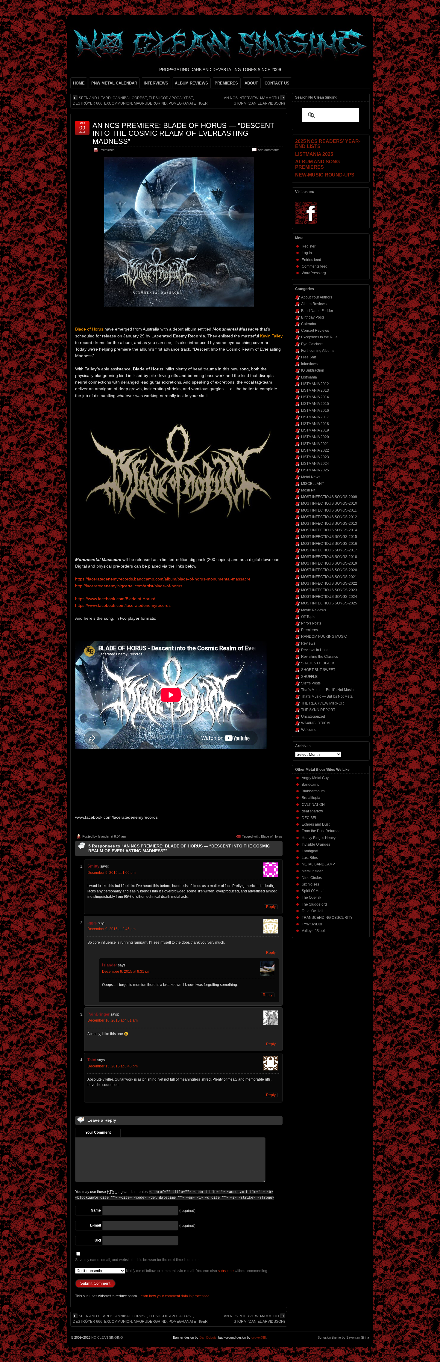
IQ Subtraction (312, 370)
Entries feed (311, 260)
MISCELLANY (312, 484)
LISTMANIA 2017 (315, 417)
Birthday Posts (312, 317)
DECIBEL (309, 818)
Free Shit (308, 357)
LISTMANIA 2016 (315, 410)
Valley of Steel (313, 931)
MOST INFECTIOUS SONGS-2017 (329, 550)
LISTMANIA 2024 (315, 463)
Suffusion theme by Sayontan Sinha (343, 1337)
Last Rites (310, 858)
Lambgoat (310, 851)
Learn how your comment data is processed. (174, 1296)
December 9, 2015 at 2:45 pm (111, 929)
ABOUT (251, 83)
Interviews (309, 364)
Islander (104, 836)
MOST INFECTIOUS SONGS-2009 (329, 497)
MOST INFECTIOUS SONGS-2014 (329, 530)
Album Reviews (314, 304)
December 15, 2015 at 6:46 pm (112, 1066)
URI (98, 1240)
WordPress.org (314, 273)
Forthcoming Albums (317, 351)
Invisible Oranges (316, 844)
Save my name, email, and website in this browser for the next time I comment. (138, 1260)
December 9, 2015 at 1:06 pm (111, 873)
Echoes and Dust (316, 824)
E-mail (95, 1225)
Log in (307, 253)
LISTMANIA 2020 (315, 437)
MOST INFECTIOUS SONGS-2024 (329, 597)
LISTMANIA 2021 (315, 444)
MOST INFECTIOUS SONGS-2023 (329, 590)
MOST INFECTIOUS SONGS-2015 (329, 537)
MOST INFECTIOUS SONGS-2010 (329, 503)
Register (308, 246)
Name (96, 1210)
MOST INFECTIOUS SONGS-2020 (329, 570)
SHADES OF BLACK (318, 663)
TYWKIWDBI (312, 924)
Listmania (309, 377)
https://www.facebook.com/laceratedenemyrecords (123, 605)
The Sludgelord (314, 904)
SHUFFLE (309, 677)
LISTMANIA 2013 (315, 390)
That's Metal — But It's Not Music (327, 690)
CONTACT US (277, 83)
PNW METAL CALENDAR (114, 83)
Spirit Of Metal (313, 891)
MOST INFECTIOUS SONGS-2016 (329, 544)
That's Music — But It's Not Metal (327, 696)
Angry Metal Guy (315, 778)
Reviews (308, 643)
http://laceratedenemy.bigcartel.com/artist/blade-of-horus (128, 585)
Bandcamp (310, 784)
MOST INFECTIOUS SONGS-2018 (329, 557)
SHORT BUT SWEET (318, 670)
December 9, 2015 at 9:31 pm (126, 971)
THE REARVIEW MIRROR (322, 703)
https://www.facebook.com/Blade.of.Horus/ (115, 598)
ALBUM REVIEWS (191, 83)
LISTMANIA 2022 (315, 450)
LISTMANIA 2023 (315, 457)
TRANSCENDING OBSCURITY (327, 917)
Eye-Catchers (312, 344)
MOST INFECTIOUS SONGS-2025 (329, 603)
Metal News (310, 477)
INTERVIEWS (156, 83)
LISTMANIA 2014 (315, 397)
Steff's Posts (311, 683)
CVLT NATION (313, 805)
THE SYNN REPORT (318, 710)
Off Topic (308, 617)
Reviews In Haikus (316, 650)
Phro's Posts (311, 623)
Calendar (308, 324)
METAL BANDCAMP (318, 864)
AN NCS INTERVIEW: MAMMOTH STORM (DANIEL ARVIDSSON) (254, 100)
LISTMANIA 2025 (315, 470)
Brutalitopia (311, 798)
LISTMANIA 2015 (315, 404)
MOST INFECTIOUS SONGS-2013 (329, 523)
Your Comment (98, 1132)
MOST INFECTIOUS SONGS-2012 (329, 517)
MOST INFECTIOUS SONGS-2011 (329, 510)
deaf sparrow (312, 811)
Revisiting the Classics (319, 656)
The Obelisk (311, 897)
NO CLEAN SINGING (107, 1337)
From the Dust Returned (321, 831)
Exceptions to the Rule (319, 337)
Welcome (308, 730)
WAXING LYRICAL (316, 723)
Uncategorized (313, 716)
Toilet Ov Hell (312, 911)
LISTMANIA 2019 (315, 430)
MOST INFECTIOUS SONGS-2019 (329, 563)
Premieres (107, 150)
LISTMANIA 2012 (315, 384)
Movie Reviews (313, 610)
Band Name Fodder (317, 311)
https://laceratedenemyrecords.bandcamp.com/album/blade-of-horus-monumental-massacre (163, 579)
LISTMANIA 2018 (315, 424)
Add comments (269, 150)
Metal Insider (312, 871)
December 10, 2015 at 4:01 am (112, 1020)
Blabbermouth (313, 791)
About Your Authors (316, 297)
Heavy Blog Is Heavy (319, 838)
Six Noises (310, 884)
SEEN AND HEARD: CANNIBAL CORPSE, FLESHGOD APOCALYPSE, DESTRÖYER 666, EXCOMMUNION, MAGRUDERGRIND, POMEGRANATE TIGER (140, 100)
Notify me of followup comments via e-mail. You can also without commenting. (196, 1271)
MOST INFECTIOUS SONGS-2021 (329, 577)
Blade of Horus (272, 836)
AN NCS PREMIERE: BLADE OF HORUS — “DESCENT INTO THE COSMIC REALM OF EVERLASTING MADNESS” (183, 133)
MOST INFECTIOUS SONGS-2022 (329, 583)
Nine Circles (312, 878)
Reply (271, 907)
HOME (79, 83)
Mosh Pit (308, 490)
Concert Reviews (315, 330)
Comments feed (314, 266)
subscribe (226, 1271)
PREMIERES (226, 83)
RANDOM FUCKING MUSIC (324, 636)
